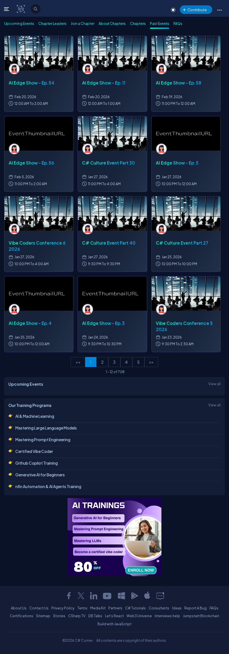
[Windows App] (121, 596)
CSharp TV (76, 616)
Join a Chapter (82, 23)
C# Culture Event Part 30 (108, 162)
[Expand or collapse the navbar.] (7, 9)
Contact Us (39, 608)
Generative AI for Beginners (40, 474)
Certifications (21, 616)
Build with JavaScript (114, 624)
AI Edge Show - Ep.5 (177, 162)
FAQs (177, 23)
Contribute (197, 9)
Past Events (159, 23)
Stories (59, 616)
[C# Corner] (21, 9)
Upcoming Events (19, 23)
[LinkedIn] (93, 596)
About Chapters (112, 23)
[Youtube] (107, 596)
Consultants (159, 608)
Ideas (177, 608)
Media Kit (98, 608)
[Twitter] (81, 596)
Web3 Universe (139, 616)
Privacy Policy (63, 608)
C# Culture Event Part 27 (182, 242)
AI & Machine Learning (34, 416)
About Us (19, 608)
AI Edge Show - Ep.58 (178, 82)
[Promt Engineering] (114, 537)
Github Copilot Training (36, 462)
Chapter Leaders (52, 23)
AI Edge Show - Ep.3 (103, 323)
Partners (115, 608)
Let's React (114, 616)
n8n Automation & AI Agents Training (48, 486)
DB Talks (95, 616)
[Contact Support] (160, 596)
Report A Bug (195, 608)
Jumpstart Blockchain (201, 616)
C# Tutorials (135, 608)
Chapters (138, 23)
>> (151, 362)
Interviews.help (167, 616)
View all (214, 384)
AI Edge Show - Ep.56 (31, 162)
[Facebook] (68, 596)
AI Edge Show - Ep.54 (31, 82)
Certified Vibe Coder (34, 451)
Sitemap (43, 616)
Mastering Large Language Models (46, 427)
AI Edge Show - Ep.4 (30, 323)
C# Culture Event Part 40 (108, 242)
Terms (82, 608)
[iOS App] (147, 596)
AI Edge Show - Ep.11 (103, 82)
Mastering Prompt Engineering (42, 439)
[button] (219, 10)
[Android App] (134, 596)
